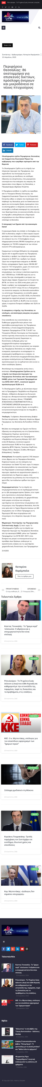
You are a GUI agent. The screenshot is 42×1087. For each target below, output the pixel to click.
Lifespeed (22, 1080)
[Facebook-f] (2, 7)
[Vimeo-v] (15, 7)
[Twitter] (5, 7)
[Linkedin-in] (19, 7)
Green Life (7, 45)
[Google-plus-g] (13, 949)
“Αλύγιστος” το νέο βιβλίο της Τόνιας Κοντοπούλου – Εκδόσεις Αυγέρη (27, 1031)
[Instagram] (9, 7)
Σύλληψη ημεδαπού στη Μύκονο (18, 790)
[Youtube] (12, 7)
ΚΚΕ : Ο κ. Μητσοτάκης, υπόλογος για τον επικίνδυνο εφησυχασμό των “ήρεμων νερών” (21, 741)
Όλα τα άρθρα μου (24, 576)
